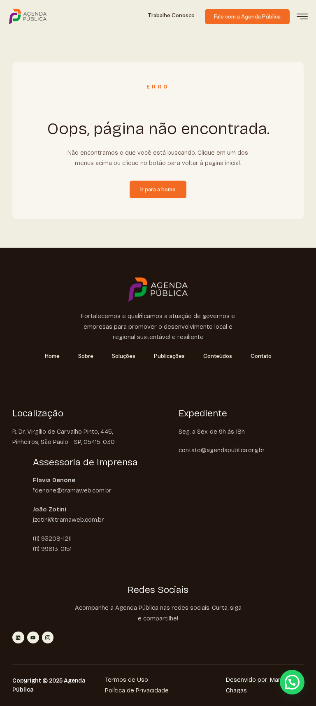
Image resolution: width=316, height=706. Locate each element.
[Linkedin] (18, 637)
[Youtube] (33, 637)
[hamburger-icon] (302, 17)
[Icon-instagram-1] (48, 637)
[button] (292, 682)
